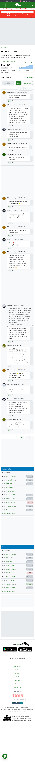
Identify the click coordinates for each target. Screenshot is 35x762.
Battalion (9, 484)
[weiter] (30, 89)
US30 (25, 1)
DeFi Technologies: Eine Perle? (15, 476)
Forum (6, 47)
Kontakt (17, 680)
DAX (10, 1)
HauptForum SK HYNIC (13, 499)
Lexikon (17, 670)
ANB (17, 677)
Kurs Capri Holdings (10, 61)
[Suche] (32, 5)
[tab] (21, 62)
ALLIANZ (8, 584)
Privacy (17, 684)
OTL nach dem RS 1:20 (13, 480)
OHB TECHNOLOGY (12, 588)
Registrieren (27, 83)
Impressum (17, 663)
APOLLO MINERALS (12, 506)
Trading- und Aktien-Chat (14, 491)
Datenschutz (17, 687)
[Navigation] (3, 5)
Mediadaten (17, 666)
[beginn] (20, 89)
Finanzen (17, 673)
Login (18, 83)
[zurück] (25, 89)
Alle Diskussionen (9, 513)
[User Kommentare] (5, 756)
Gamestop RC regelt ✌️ (13, 495)
